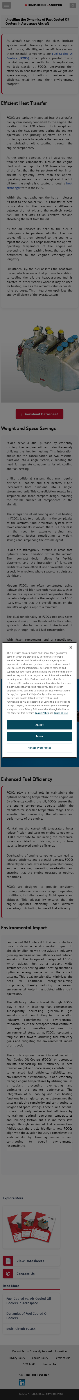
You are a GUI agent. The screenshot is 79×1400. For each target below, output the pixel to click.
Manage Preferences (39, 747)
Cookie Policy (42, 713)
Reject (39, 736)
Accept (39, 724)
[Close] (71, 647)
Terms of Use (61, 713)
